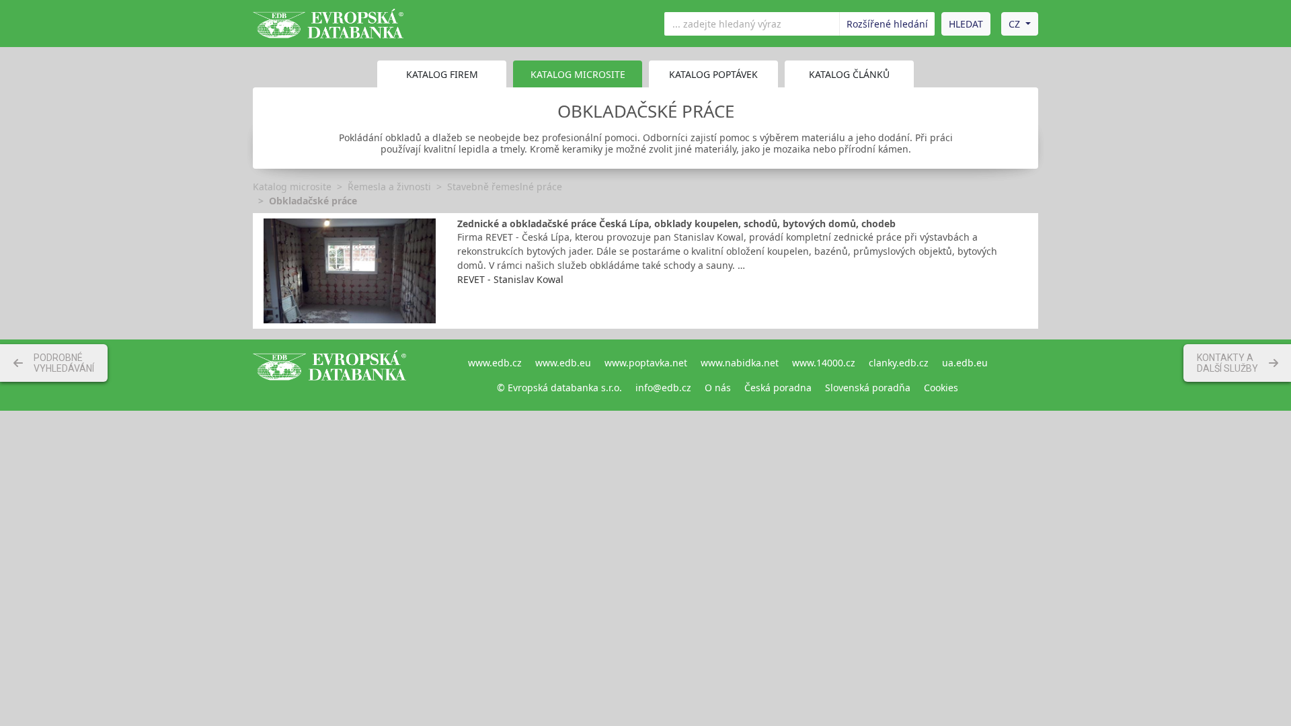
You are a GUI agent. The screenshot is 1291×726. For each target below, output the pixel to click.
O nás (718, 387)
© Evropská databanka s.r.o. (559, 387)
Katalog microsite (292, 186)
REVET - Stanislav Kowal (510, 279)
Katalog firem (442, 74)
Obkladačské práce (313, 200)
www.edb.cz (495, 362)
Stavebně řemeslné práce (504, 186)
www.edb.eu (563, 362)
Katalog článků (849, 74)
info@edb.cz (663, 387)
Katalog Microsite (578, 74)
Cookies (941, 387)
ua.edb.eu (965, 362)
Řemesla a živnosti (389, 186)
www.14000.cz (823, 362)
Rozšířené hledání (887, 23)
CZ (1014, 23)
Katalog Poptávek (713, 74)
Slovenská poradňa (867, 387)
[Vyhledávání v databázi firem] (329, 375)
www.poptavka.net (645, 362)
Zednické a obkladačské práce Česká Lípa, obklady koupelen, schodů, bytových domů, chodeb (676, 223)
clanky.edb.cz (899, 362)
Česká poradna (778, 387)
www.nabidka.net (740, 362)
